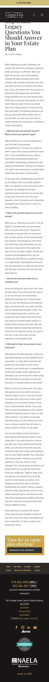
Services (27, 567)
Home (8, 567)
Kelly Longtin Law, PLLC (28, 618)
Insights (18, 54)
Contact (37, 570)
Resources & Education (22, 570)
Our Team (17, 567)
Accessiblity (24, 615)
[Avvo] (25, 632)
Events (8, 570)
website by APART (24, 674)
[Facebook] (16, 628)
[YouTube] (35, 628)
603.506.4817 (21, 586)
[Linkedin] (28, 628)
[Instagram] (22, 628)
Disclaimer (24, 607)
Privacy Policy (24, 611)
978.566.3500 (25, 3)
